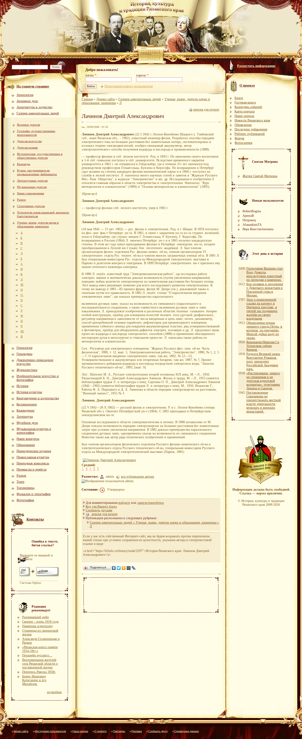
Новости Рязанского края (252, 120)
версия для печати (206, 109)
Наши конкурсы (28, 439)
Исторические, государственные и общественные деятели (40, 155)
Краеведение (25, 410)
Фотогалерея (243, 143)
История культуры (29, 392)
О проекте (100, 731)
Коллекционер (27, 404)
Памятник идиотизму (37, 626)
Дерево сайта (105, 99)
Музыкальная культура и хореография (34, 430)
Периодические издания (34, 451)
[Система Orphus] (39, 576)
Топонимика (25, 488)
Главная (87, 99)
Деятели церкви (27, 147)
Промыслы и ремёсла (31, 469)
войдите (124, 503)
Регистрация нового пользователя (129, 86)
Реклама (136, 731)
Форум (239, 138)
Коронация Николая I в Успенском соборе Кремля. (262, 345)
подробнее (54, 692)
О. (22, 295)
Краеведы (23, 164)
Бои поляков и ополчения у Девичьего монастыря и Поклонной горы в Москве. (264, 289)
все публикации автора (137, 476)
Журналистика (27, 370)
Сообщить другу (158, 731)
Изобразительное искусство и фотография (38, 378)
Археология (25, 95)
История (22, 386)
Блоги (239, 98)
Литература (25, 416)
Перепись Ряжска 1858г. (39, 672)
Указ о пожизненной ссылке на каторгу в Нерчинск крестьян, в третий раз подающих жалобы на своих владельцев (261, 309)
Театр (20, 482)
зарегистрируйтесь (150, 503)
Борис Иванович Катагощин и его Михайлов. (34, 680)
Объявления (243, 125)
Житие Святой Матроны (260, 176)
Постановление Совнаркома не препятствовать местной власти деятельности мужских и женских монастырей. (263, 402)
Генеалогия (24, 348)
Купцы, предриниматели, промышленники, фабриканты (37, 172)
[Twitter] (118, 568)
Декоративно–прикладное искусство (35, 362)
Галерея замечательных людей (38, 113)
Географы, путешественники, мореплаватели (36, 133)
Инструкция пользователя (50, 731)
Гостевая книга (245, 102)
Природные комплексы (33, 463)
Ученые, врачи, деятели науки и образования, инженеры (38, 224)
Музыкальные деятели (32, 187)
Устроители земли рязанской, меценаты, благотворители (43, 214)
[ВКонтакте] (113, 568)
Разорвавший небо (35, 617)
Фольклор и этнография (33, 494)
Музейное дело (27, 423)
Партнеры (119, 731)
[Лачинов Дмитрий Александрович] (110, 460)
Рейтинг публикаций (250, 134)
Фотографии (25, 500)
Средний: (89, 465)
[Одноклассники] (123, 568)
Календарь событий (248, 107)
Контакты (35, 519)
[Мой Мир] (128, 568)
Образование (26, 445)
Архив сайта (20, 731)
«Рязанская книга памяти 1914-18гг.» (40, 649)
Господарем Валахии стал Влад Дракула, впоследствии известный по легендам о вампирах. (264, 274)
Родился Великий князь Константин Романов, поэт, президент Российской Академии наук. (263, 361)
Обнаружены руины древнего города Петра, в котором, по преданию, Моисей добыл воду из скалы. (264, 330)
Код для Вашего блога (101, 506)
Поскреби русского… (37, 655)
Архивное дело (27, 101)
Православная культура (33, 457)
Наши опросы (244, 116)
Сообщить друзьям (99, 510)
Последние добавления (251, 129)
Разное (21, 199)
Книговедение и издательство (38, 398)
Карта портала (245, 111)
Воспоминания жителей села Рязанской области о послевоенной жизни (40, 663)
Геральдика (24, 354)
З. (22, 264)
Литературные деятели (32, 180)
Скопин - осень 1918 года (40, 621)
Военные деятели (28, 124)
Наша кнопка (80, 731)
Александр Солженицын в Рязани (41, 640)
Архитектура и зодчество (34, 107)
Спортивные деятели (31, 206)
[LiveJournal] (133, 568)
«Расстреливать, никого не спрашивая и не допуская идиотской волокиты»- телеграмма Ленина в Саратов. (263, 381)
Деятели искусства (29, 141)
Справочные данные (186, 731)
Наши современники (30, 193)
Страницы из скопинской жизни (40, 632)
